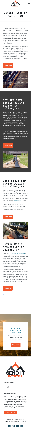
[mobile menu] (28, 3)
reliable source (17, 200)
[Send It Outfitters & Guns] (15, 3)
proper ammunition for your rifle (17, 253)
